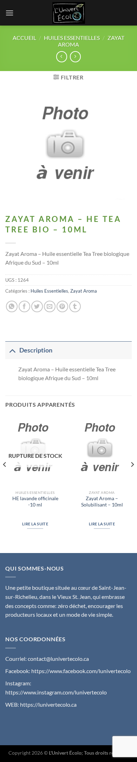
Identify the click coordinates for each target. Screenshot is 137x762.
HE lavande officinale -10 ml (35, 502)
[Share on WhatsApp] (12, 306)
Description (35, 350)
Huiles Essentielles (72, 37)
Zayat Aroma (83, 291)
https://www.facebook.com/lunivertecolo (81, 670)
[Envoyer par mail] (50, 306)
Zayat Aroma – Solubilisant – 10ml (102, 502)
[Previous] (4, 478)
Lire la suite (35, 524)
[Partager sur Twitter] (37, 306)
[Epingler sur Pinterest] (62, 306)
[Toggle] (12, 350)
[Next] (132, 478)
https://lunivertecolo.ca (48, 704)
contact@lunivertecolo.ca (58, 658)
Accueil (24, 37)
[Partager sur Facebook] (24, 306)
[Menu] (9, 12)
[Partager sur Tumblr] (75, 306)
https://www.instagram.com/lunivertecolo (56, 692)
